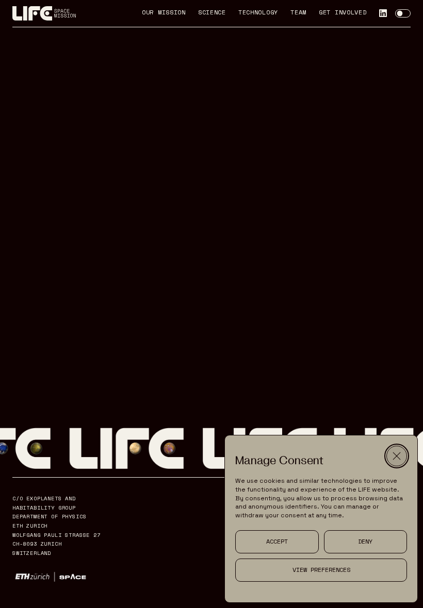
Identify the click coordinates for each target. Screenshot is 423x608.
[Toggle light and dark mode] (403, 13)
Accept (277, 541)
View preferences (321, 569)
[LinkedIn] (383, 13)
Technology (258, 12)
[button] (396, 456)
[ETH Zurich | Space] (50, 576)
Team (298, 12)
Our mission (164, 12)
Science (212, 12)
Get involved (343, 12)
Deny (365, 541)
